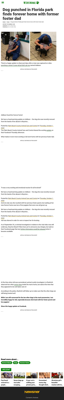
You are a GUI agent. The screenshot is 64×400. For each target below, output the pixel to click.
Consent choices (32, 398)
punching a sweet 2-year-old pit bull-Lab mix (15, 65)
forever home (24, 363)
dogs (15, 363)
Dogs (8, 21)
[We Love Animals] (31, 2)
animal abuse (6, 363)
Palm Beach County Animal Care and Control (22, 126)
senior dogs (18, 284)
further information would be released (33, 229)
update (49, 130)
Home (4, 21)
